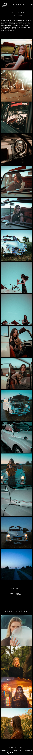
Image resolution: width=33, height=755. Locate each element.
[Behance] (11, 752)
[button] (31, 4)
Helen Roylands (18, 594)
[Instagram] (8, 752)
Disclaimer (29, 750)
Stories (19, 4)
